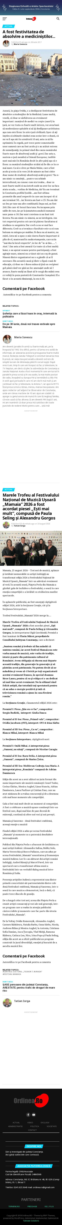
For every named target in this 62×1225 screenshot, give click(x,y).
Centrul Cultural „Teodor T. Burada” (23, 972)
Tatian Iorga (19, 526)
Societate (52, 1126)
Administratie (15, 1126)
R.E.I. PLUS (49, 1206)
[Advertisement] (31, 444)
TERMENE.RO (14, 1206)
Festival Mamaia (12, 974)
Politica (34, 1126)
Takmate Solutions (31, 1220)
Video (30, 1122)
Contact (32, 1130)
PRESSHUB (32, 1206)
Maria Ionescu (20, 44)
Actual (16, 1122)
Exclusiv (45, 1122)
